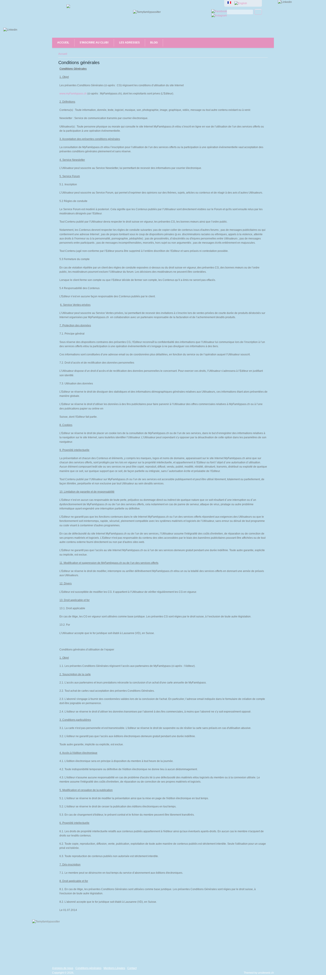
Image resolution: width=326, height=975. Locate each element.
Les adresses (129, 42)
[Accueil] (68, 7)
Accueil (63, 42)
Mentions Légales (114, 968)
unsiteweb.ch (266, 972)
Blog (154, 42)
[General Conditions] (240, 3)
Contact (132, 968)
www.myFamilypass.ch (73, 93)
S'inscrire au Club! (94, 42)
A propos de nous (62, 968)
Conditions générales (88, 968)
